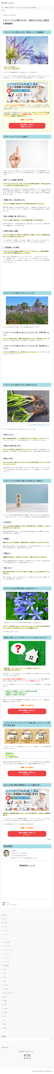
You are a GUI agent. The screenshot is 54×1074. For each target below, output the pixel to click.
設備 (5, 1024)
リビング (6, 957)
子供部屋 (6, 989)
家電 (5, 1004)
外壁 (5, 981)
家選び (5, 1000)
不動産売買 (6, 965)
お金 (5, 918)
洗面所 (5, 1012)
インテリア (6, 926)
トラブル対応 (7, 942)
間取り (5, 1028)
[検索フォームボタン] (51, 1039)
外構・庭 (6, 902)
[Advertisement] (27, 278)
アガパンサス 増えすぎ (10, 904)
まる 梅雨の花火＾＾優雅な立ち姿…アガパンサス (40, 424)
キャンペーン (7, 934)
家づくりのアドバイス (9, 992)
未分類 (5, 1008)
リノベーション (7, 953)
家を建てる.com (7, 3)
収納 (5, 969)
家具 (5, 996)
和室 (5, 973)
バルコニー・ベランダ (9, 950)
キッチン (6, 930)
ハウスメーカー (7, 946)
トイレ (5, 938)
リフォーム (6, 961)
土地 (5, 977)
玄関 (5, 1016)
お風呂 (5, 922)
